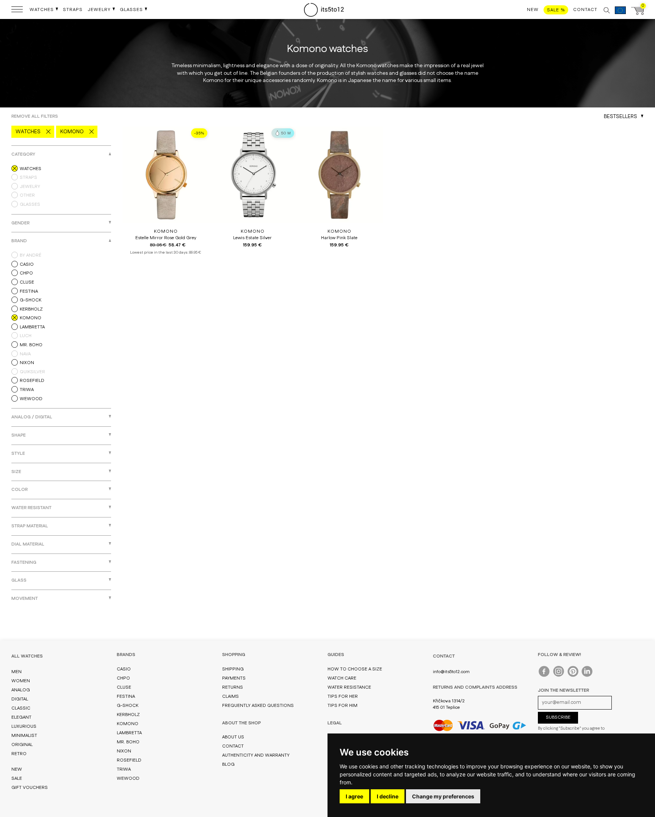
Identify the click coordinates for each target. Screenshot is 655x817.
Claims (230, 696)
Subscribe (558, 717)
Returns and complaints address (475, 687)
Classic (20, 708)
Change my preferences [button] (443, 796)
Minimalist (24, 735)
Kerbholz (128, 714)
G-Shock (127, 705)
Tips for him (342, 705)
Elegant (21, 717)
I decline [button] (387, 796)
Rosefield (129, 760)
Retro (19, 754)
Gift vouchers (29, 787)
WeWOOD (128, 778)
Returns (232, 687)
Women (20, 681)
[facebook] (544, 673)
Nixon (124, 751)
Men (16, 672)
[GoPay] (480, 725)
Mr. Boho (128, 742)
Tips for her (343, 696)
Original (22, 744)
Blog (228, 764)
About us (233, 737)
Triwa (124, 769)
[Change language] (620, 14)
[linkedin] (587, 673)
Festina (126, 696)
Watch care (342, 678)
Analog (20, 690)
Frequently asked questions (258, 705)
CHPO (123, 678)
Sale (16, 778)
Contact (233, 746)
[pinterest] (573, 673)
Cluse (124, 687)
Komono (72, 132)
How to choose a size (355, 669)
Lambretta (129, 733)
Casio (124, 669)
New (16, 769)
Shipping (233, 669)
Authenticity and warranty (256, 755)
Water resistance (349, 687)
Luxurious (23, 726)
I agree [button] (354, 796)
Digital (19, 699)
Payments (234, 678)
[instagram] (559, 673)
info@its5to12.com (451, 672)
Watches (28, 132)
